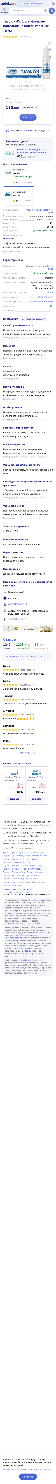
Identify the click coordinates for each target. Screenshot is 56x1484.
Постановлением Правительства (21, 936)
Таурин (49, 292)
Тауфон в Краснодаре (13, 855)
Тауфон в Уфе (35, 865)
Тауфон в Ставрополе (34, 881)
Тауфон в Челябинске (13, 881)
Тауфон (28, 892)
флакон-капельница (41, 301)
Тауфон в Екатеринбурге (14, 872)
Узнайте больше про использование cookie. (26, 1469)
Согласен (28, 1477)
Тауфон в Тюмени (11, 868)
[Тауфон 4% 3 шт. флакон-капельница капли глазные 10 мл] (18, 197)
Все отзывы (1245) (28, 752)
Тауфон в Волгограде (30, 868)
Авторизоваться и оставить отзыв (24, 656)
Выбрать (14, 798)
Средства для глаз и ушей (13, 892)
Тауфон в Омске (30, 859)
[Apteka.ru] (8, 4)
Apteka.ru (40, 899)
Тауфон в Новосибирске (35, 855)
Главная (6, 889)
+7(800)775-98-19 (17, 619)
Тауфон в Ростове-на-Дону (15, 865)
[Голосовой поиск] (45, 10)
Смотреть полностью (32, 318)
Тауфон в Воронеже (12, 859)
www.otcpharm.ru (17, 603)
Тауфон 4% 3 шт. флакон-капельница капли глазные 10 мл (36, 778)
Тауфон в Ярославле (12, 885)
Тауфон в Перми (33, 875)
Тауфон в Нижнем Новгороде (16, 862)
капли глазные (45, 296)
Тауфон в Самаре (28, 878)
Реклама (48, 627)
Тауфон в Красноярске (13, 875)
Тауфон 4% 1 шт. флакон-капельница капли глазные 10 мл (14, 778)
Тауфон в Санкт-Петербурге (31, 852)
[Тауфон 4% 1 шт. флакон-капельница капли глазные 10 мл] (19, 176)
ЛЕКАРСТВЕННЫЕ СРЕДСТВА (22, 889)
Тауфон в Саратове (36, 872)
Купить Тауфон (10, 852)
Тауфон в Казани (11, 878)
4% (51, 305)
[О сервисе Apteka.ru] (53, 3)
